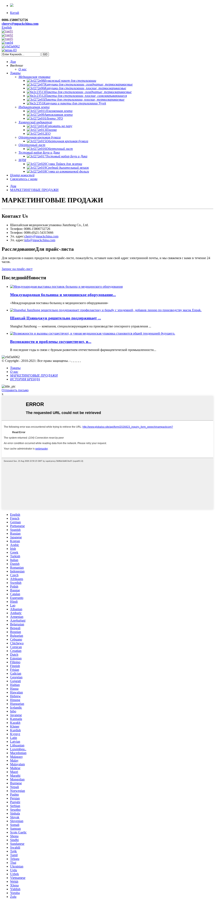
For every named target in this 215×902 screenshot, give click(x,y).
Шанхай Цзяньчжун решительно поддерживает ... (55, 318)
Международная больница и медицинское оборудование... (63, 295)
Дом (13, 186)
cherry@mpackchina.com (20, 23)
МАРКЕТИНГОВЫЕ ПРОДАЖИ (34, 190)
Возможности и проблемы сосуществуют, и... (50, 341)
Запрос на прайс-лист (17, 269)
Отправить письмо (15, 390)
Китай (14, 13)
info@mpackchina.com (39, 240)
